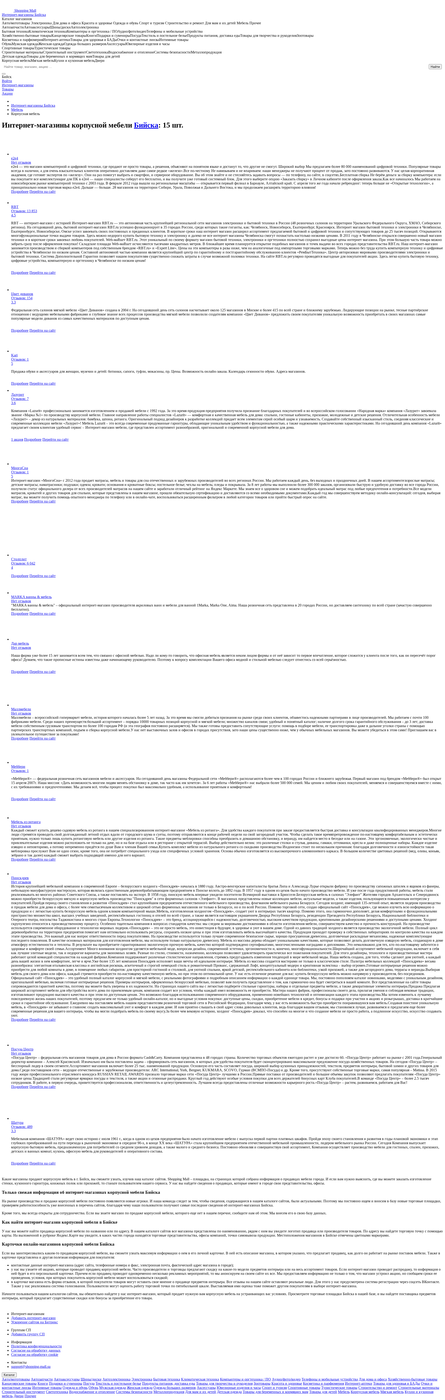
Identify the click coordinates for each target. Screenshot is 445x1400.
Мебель (344, 1392)
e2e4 (14, 158)
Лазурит (17, 395)
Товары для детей (323, 1392)
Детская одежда (229, 1392)
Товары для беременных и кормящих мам (275, 1392)
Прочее (30, 1396)
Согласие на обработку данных (35, 1350)
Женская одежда (140, 1388)
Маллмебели (21, 709)
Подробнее (20, 192)
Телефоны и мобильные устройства (330, 1379)
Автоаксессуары (67, 1379)
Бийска (146, 125)
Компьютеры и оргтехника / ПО (245, 1379)
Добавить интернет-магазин (33, 1318)
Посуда (89, 1383)
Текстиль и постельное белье (118, 1383)
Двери (19, 1396)
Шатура (17, 1123)
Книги (43, 1383)
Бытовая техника (166, 1379)
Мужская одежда (112, 1388)
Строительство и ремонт (377, 1388)
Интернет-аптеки (358, 1383)
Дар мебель (20, 643)
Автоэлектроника (116, 1379)
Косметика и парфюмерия (323, 1383)
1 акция (17, 439)
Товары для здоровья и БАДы (396, 1383)
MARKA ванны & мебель (31, 597)
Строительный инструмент (23, 1392)
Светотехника (57, 1392)
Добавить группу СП (28, 1334)
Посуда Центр (22, 1049)
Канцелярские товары (19, 1383)
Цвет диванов (22, 294)
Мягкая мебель (392, 1392)
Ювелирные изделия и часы (239, 1388)
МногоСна (19, 468)
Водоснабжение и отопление (92, 1392)
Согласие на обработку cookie (34, 1354)
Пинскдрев (20, 878)
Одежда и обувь (75, 1388)
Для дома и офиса (373, 1379)
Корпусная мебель (365, 1392)
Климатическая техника (200, 1379)
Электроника (141, 1379)
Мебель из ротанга (26, 822)
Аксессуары (206, 1388)
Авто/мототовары (16, 1379)
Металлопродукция (168, 1392)
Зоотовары (262, 1383)
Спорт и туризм (274, 1388)
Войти (7, 81)
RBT (15, 207)
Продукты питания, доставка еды (168, 1383)
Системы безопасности (134, 1392)
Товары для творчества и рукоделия (224, 1383)
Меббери (18, 767)
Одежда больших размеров (174, 1388)
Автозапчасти (42, 1379)
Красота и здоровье (286, 1383)
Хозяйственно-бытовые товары (412, 1379)
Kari (14, 355)
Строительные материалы (418, 1388)
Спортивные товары (304, 1388)
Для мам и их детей (200, 1392)
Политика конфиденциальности (36, 1346)
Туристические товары (339, 1388)
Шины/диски (91, 1379)
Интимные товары (47, 1388)
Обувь (93, 1388)
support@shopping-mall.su (31, 1367)
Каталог (9, 1375)
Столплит (19, 559)
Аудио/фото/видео (286, 1379)
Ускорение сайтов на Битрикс (34, 1322)
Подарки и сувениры (65, 1383)
